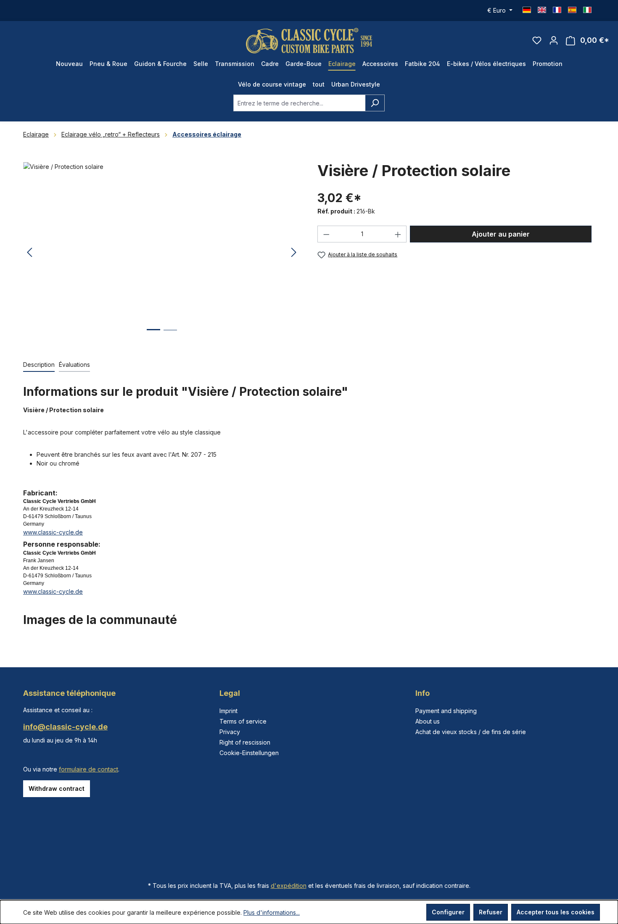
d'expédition (288, 885)
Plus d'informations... (271, 912)
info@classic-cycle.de (65, 726)
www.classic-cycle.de (53, 532)
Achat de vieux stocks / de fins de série (470, 731)
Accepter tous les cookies (555, 912)
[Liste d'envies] (537, 40)
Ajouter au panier (501, 234)
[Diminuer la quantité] (326, 234)
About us (427, 721)
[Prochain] (294, 252)
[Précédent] (29, 252)
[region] (162, 252)
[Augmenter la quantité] (398, 234)
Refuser (490, 912)
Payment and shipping (446, 710)
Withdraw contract (57, 788)
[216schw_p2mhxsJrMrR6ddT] (161, 252)
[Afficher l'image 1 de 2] (153, 336)
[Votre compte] (554, 40)
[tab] (39, 365)
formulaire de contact (88, 769)
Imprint (228, 710)
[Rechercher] (375, 103)
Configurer (448, 912)
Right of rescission (244, 742)
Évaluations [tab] (74, 364)
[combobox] (299, 103)
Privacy (229, 731)
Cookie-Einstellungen (249, 752)
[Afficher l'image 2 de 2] (170, 336)
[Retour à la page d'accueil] (309, 40)
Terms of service (243, 721)
